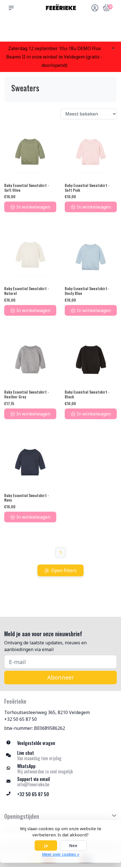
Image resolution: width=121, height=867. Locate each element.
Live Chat (94, 31)
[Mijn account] (94, 8)
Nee (73, 845)
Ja (46, 845)
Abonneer (60, 677)
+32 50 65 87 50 (20, 719)
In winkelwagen (33, 207)
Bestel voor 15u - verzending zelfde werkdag (63, 28)
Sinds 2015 (109, 31)
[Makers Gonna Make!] (60, 7)
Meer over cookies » (60, 854)
